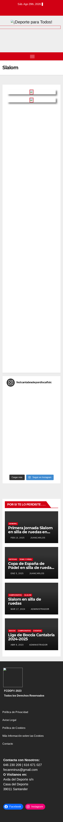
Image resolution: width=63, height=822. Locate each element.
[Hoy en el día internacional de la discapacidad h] (31, 395)
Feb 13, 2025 (18, 538)
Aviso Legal (9, 720)
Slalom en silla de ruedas (24, 601)
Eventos (37, 631)
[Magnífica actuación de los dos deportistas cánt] (31, 450)
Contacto (7, 743)
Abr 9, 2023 (17, 645)
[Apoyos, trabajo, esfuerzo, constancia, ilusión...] (31, 433)
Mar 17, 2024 (18, 609)
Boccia (12, 631)
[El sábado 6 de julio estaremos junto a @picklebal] (31, 441)
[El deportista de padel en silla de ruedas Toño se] (31, 399)
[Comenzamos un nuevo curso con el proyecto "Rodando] (31, 424)
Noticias (13, 559)
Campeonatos (15, 595)
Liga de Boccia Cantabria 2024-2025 (31, 637)
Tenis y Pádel (26, 559)
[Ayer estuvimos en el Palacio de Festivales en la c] (31, 416)
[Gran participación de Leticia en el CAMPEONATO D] (31, 437)
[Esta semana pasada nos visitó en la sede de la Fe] (31, 429)
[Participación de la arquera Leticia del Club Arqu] (31, 403)
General (13, 524)
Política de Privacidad (15, 712)
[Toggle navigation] (32, 56)
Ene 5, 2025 (17, 573)
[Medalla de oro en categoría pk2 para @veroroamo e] (31, 462)
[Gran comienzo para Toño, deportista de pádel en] (31, 420)
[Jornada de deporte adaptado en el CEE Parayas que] (31, 454)
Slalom (27, 595)
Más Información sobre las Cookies (23, 735)
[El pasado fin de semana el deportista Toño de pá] (31, 466)
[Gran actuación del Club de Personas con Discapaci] (31, 471)
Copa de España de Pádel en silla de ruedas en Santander (30, 567)
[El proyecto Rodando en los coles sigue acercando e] (31, 408)
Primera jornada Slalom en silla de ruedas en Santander (30, 531)
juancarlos (37, 538)
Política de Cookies (13, 728)
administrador (39, 609)
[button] (58, 56)
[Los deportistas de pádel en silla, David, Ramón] (31, 391)
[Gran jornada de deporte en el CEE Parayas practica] (31, 445)
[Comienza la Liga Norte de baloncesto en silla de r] (31, 412)
